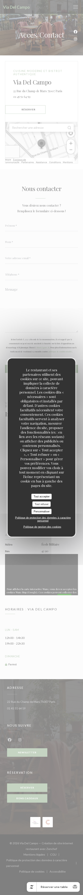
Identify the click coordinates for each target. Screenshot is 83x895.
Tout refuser (42, 504)
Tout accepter (42, 496)
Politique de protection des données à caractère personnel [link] (43, 519)
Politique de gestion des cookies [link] (42, 526)
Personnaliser (42, 511)
